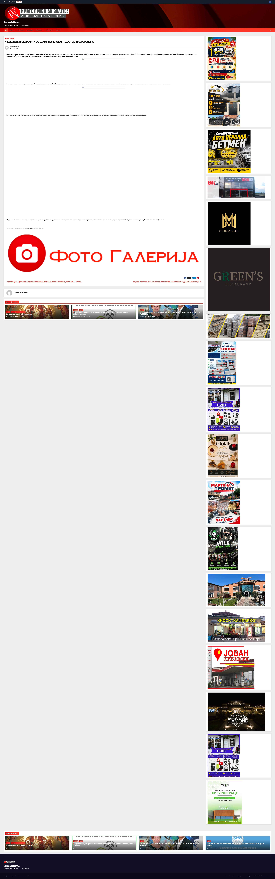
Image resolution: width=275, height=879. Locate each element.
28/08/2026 (10, 848)
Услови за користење (266, 876)
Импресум (49, 30)
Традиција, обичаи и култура (18, 311)
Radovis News (12, 22)
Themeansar (31, 876)
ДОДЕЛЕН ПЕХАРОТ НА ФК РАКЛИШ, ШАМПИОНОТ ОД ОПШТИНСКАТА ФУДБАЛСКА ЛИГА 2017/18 (166, 282)
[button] (270, 30)
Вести (12, 30)
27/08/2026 (77, 848)
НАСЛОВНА (257, 876)
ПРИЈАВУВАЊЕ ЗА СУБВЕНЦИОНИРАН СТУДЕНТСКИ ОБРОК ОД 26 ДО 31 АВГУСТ (235, 844)
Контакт (58, 30)
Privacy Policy (232, 876)
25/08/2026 (144, 848)
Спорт (11, 38)
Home (226, 876)
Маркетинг (39, 30)
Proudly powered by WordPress (11, 876)
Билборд (29, 30)
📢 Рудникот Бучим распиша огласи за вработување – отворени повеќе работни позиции (100, 313)
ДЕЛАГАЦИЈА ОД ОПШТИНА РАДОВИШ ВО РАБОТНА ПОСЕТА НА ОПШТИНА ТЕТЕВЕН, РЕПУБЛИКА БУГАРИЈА (44, 282)
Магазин (20, 30)
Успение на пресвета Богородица (19, 314)
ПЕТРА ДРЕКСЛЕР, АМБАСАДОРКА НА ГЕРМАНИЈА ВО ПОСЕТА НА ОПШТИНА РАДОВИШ (170, 313)
